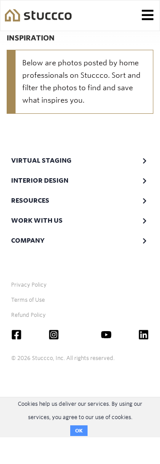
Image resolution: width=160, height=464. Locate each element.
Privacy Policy (29, 284)
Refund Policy (28, 315)
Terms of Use (28, 299)
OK (79, 431)
